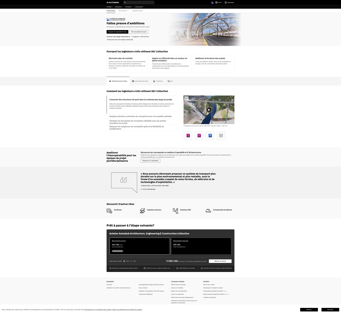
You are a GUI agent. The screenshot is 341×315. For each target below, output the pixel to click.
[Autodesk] (113, 2)
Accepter (330, 310)
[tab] (118, 81)
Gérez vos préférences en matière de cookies (127, 310)
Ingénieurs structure (154, 210)
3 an (134, 261)
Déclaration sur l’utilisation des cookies (98, 310)
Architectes (118, 210)
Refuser (309, 310)
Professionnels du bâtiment (222, 210)
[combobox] (138, 2)
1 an (127, 261)
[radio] (140, 246)
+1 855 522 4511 (144, 37)
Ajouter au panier (220, 261)
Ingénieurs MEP (185, 210)
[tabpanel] (170, 116)
